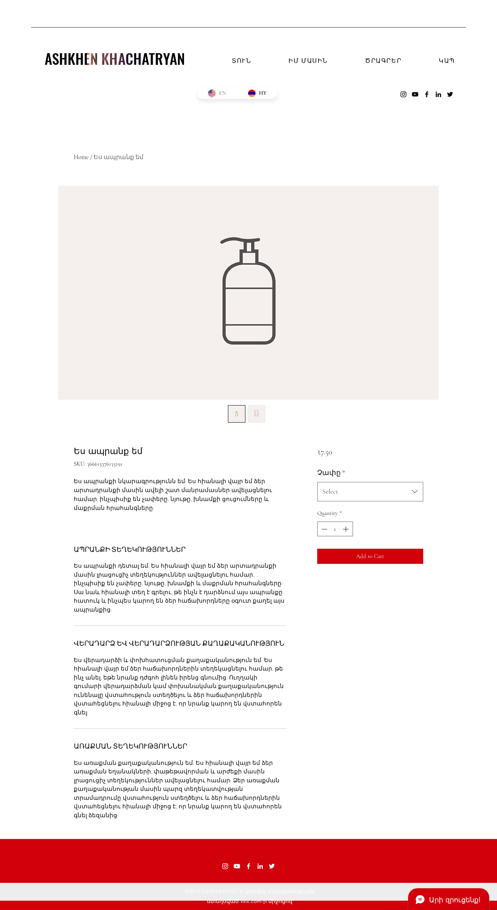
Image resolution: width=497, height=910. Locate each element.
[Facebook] (427, 94)
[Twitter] (450, 94)
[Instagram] (403, 94)
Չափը (331, 472)
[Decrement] (323, 529)
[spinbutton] (334, 529)
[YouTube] (415, 94)
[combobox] (370, 491)
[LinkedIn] (438, 94)
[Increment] (346, 529)
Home (81, 157)
